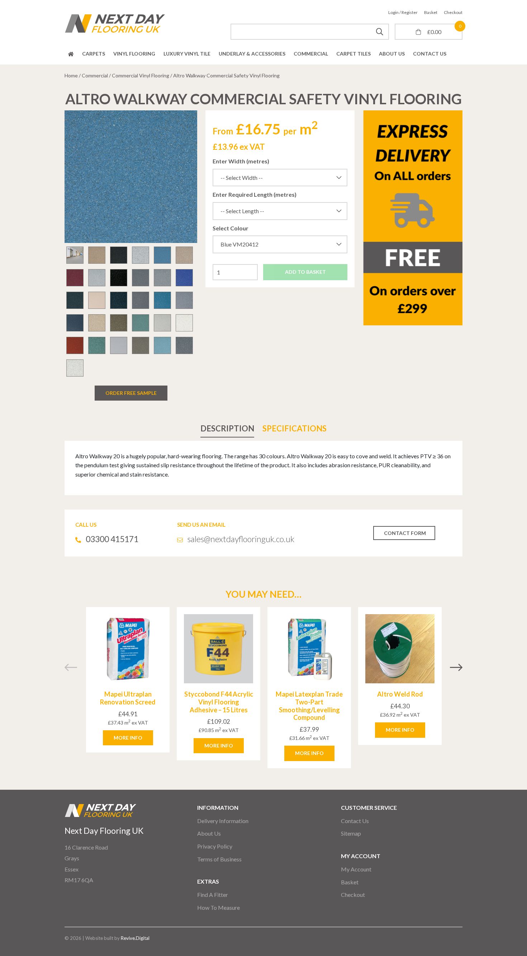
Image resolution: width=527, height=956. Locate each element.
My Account (356, 869)
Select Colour (230, 228)
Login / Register (403, 12)
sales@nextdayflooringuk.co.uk (240, 539)
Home (71, 54)
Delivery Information (222, 820)
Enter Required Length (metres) (254, 194)
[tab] (227, 428)
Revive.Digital (135, 938)
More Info (128, 738)
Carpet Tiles (353, 54)
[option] (131, 176)
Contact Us (429, 54)
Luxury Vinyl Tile (186, 54)
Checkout (453, 12)
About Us (392, 54)
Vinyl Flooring (134, 54)
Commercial (311, 54)
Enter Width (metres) (241, 161)
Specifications (294, 428)
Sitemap (351, 833)
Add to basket (305, 272)
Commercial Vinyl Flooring (140, 75)
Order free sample (131, 393)
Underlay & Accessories (252, 54)
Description (227, 428)
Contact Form (405, 533)
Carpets (93, 54)
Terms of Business (219, 859)
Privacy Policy (214, 846)
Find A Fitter (212, 894)
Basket (430, 12)
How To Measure (218, 907)
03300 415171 (112, 539)
